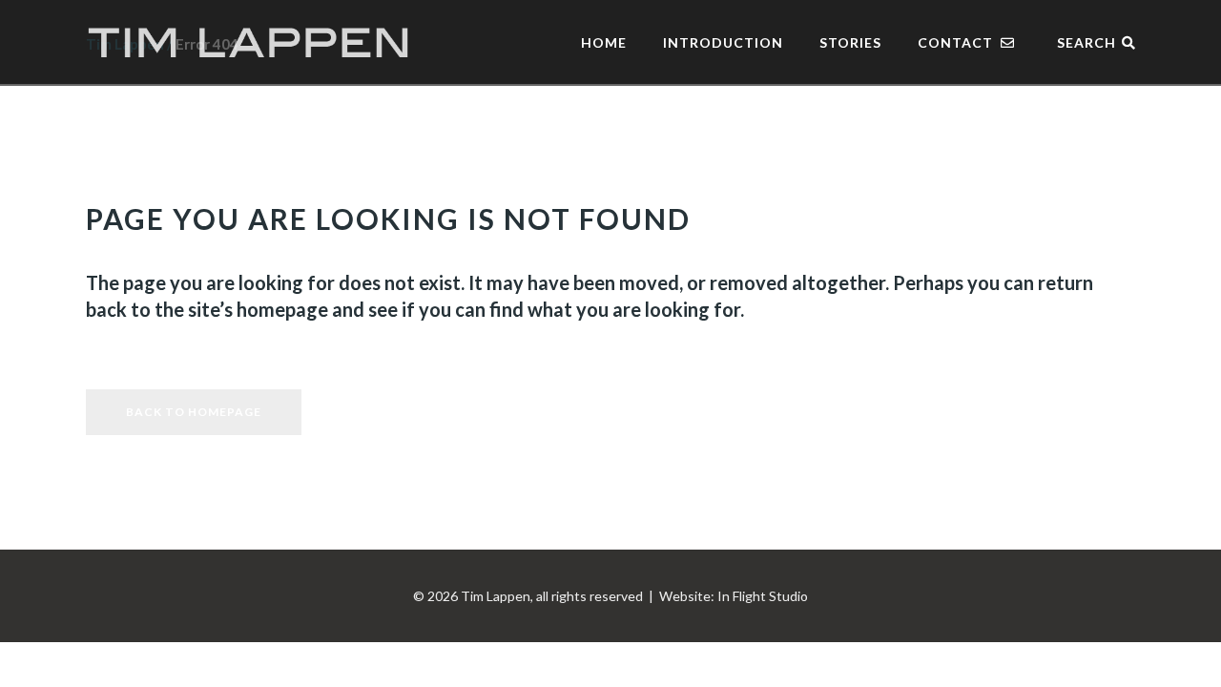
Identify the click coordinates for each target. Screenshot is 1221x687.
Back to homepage (193, 412)
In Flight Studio (762, 596)
